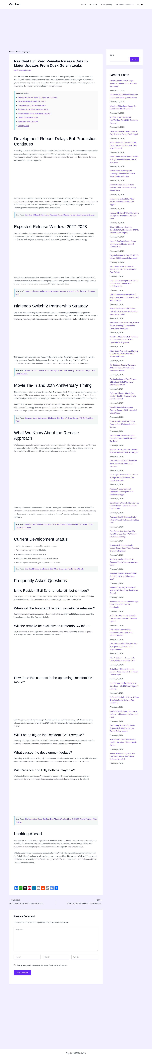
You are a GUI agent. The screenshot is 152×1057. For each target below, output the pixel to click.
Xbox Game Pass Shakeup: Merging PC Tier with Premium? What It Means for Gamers (124, 354)
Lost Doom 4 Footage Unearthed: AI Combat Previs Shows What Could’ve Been (124, 283)
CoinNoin (15, 4)
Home (83, 4)
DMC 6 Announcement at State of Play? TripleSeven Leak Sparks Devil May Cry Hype (124, 297)
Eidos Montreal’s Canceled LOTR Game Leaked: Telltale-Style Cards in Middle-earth (123, 145)
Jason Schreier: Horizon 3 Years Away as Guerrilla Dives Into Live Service (123, 424)
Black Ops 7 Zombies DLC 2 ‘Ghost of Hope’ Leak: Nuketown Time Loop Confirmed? (124, 478)
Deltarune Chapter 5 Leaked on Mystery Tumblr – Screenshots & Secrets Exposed (123, 396)
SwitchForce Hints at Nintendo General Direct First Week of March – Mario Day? (124, 672)
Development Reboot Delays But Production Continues (37, 97)
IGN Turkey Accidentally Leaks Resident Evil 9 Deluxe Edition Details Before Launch (122, 728)
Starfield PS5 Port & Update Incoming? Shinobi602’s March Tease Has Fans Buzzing (122, 173)
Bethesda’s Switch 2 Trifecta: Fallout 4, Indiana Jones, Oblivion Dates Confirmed (124, 700)
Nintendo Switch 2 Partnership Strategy (32, 105)
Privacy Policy (106, 4)
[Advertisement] (76, 25)
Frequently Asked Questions (28, 122)
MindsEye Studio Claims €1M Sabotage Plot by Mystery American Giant (124, 562)
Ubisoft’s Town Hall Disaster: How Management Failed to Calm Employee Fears (123, 646)
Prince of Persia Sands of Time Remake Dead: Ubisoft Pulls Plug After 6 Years (123, 187)
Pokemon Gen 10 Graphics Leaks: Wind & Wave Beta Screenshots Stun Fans (124, 520)
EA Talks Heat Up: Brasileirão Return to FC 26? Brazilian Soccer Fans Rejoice (123, 269)
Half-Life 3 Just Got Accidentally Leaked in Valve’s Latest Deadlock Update (123, 618)
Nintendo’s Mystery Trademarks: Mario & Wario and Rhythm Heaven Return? (124, 590)
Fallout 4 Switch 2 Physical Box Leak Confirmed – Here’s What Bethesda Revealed (122, 756)
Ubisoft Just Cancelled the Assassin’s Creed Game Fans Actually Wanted (121, 632)
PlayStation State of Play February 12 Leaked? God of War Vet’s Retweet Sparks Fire (123, 382)
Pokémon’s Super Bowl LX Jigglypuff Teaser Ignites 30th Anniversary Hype (122, 492)
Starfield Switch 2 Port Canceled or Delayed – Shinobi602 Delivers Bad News (124, 714)
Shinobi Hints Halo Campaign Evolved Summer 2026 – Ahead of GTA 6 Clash (123, 410)
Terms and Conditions (124, 4)
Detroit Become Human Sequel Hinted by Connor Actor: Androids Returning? (123, 83)
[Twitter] (142, 5)
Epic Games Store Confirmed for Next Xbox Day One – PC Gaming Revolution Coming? (123, 534)
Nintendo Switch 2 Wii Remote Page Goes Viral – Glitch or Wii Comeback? (124, 604)
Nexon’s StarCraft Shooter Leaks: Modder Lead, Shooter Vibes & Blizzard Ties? (123, 244)
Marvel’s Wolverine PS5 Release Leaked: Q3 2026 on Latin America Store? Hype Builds (123, 311)
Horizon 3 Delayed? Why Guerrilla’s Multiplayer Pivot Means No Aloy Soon (124, 216)
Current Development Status (28, 118)
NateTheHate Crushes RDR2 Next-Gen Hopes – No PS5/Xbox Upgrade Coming (124, 686)
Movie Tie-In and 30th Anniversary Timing (33, 109)
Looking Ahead (23, 126)
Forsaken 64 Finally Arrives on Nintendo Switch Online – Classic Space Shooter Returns (60, 215)
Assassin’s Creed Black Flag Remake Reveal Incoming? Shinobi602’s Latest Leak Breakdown (124, 325)
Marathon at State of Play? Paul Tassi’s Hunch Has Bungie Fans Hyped (122, 202)
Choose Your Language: (19, 52)
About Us (93, 4)
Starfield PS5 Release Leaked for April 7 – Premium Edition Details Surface (123, 742)
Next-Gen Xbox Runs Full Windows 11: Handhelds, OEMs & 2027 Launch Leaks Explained (124, 340)
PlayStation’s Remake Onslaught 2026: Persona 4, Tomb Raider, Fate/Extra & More (123, 368)
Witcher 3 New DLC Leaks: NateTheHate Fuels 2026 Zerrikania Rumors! (124, 120)
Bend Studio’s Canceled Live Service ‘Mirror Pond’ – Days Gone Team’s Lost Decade (124, 506)
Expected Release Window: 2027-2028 (32, 101)
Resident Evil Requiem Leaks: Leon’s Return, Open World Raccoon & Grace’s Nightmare (124, 548)
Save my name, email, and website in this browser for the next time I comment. (42, 965)
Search (112, 55)
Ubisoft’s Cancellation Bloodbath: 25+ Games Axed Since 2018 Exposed (123, 463)
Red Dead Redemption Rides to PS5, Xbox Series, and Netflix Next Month (54, 569)
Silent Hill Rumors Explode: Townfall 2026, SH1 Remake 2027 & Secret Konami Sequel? (124, 230)
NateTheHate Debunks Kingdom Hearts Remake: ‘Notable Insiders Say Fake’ (123, 438)
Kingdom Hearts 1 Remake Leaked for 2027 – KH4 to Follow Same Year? (123, 576)
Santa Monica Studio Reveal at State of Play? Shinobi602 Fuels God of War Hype (124, 159)
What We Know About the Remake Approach (34, 114)
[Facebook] (138, 5)
